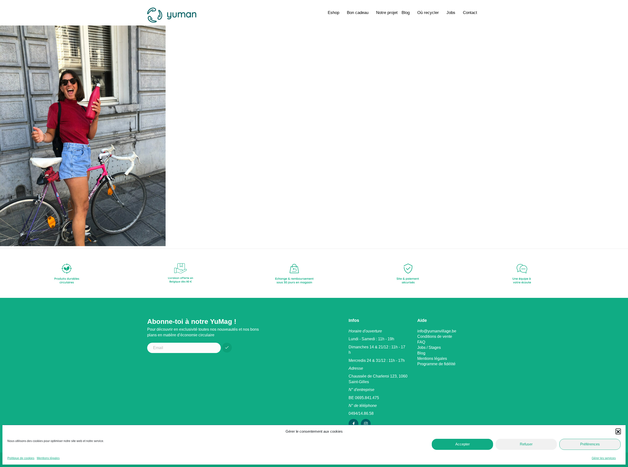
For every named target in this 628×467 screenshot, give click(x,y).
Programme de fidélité (436, 364)
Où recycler (428, 12)
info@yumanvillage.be (436, 331)
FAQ (421, 342)
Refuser (526, 444)
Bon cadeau (357, 12)
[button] (618, 431)
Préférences (590, 444)
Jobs (450, 12)
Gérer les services (604, 458)
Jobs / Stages (429, 347)
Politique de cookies (20, 458)
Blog (406, 12)
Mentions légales (48, 458)
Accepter (462, 444)
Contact (470, 12)
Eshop (333, 12)
